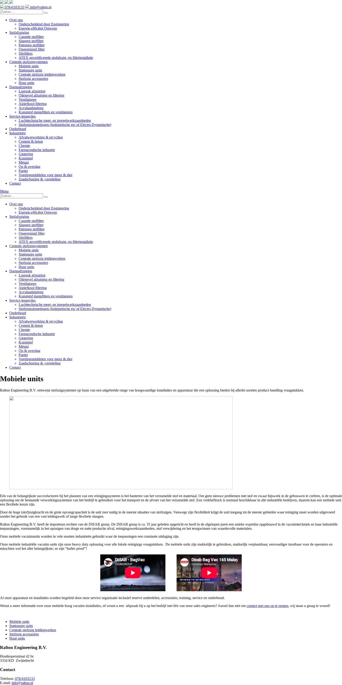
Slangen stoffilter (31, 41)
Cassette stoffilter (31, 37)
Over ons (16, 20)
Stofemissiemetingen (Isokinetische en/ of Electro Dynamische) (65, 125)
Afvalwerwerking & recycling (41, 137)
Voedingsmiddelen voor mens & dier (45, 175)
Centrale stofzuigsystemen (28, 62)
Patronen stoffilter (32, 45)
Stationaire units (30, 70)
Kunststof (26, 158)
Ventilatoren (27, 99)
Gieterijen (26, 154)
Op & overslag (29, 167)
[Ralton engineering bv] (6, 2)
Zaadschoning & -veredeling (39, 179)
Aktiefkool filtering (33, 104)
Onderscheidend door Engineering (44, 24)
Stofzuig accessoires (33, 79)
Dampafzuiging (20, 87)
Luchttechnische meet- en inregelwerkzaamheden (55, 120)
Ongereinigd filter (32, 49)
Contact (15, 183)
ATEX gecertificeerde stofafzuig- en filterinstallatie (56, 58)
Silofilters (26, 53)
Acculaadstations (31, 108)
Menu (4, 191)
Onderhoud (17, 129)
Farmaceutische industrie (37, 150)
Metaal (24, 162)
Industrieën (17, 133)
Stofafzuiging (19, 32)
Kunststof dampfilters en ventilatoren (46, 112)
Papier (23, 171)
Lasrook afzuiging (32, 91)
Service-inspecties (22, 116)
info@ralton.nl (40, 7)
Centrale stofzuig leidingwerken (42, 74)
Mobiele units (29, 66)
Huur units (26, 83)
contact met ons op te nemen (267, 606)
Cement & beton (31, 141)
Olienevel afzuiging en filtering (41, 95)
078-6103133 (14, 7)
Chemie (24, 146)
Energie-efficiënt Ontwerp (38, 28)
